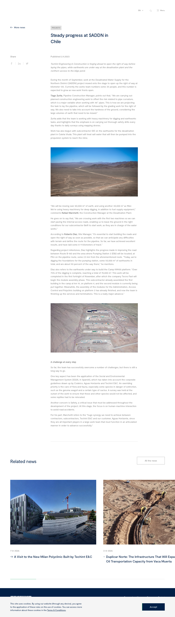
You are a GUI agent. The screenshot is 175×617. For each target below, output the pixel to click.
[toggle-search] (151, 10)
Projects (56, 28)
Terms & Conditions (56, 610)
